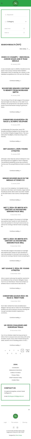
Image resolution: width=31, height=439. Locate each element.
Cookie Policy (15, 380)
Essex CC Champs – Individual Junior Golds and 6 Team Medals (15, 59)
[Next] (20, 354)
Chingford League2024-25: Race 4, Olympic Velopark (15, 120)
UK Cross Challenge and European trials (15, 326)
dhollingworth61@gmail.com (16, 396)
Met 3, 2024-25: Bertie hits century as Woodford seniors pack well (15, 209)
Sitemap (24, 422)
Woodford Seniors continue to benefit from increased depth (15, 90)
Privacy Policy (15, 375)
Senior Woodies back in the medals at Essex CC (15, 179)
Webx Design (19, 435)
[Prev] (5, 351)
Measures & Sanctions (15, 370)
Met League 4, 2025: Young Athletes (15, 150)
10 (7, 353)
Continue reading (14, 80)
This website (14, 422)
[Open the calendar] (24, 29)
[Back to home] (15, 3)
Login (5, 422)
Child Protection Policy (15, 377)
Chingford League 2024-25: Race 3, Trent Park (15, 297)
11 (11, 353)
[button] (2, 3)
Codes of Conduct (15, 372)
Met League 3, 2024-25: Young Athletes (15, 269)
